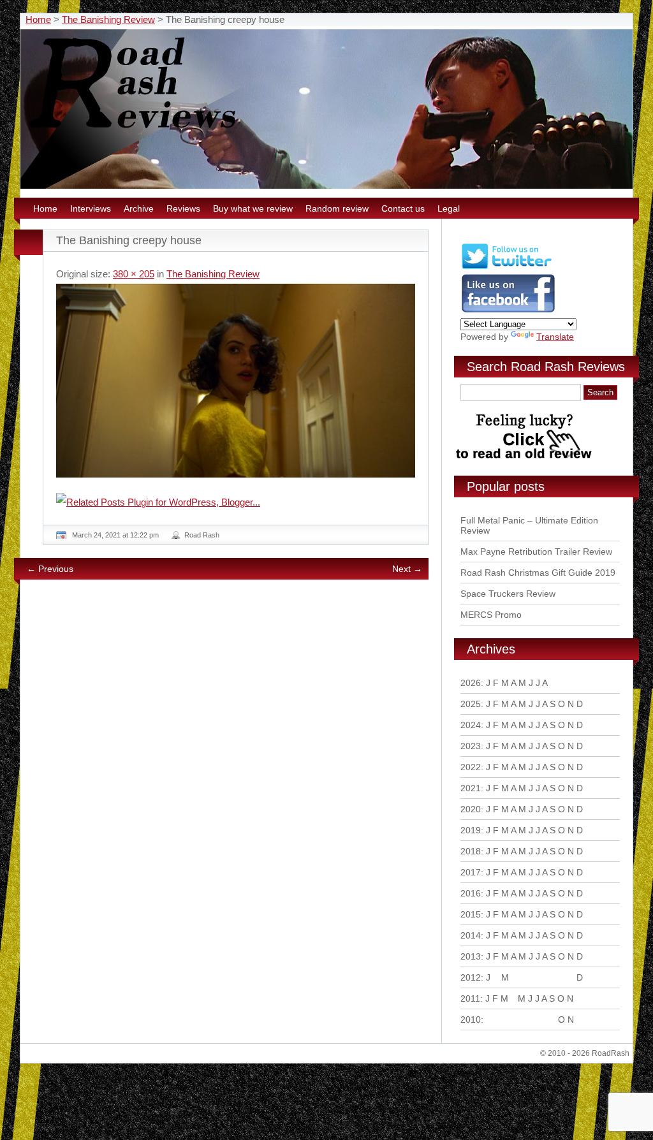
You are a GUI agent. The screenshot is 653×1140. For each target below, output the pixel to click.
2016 (470, 893)
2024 (470, 725)
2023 (470, 746)
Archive (139, 208)
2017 (470, 872)
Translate (555, 337)
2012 (470, 977)
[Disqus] (237, 763)
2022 (470, 767)
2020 (470, 809)
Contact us (403, 208)
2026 (470, 683)
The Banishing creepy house (129, 240)
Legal (448, 208)
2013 (470, 956)
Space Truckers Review (507, 593)
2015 (470, 914)
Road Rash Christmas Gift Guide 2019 (537, 572)
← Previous (50, 569)
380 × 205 (133, 273)
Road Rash (201, 535)
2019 (470, 830)
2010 (470, 1019)
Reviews (183, 208)
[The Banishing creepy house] (235, 381)
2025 (470, 704)
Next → (407, 569)
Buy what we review (253, 208)
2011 (470, 998)
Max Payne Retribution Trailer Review (536, 551)
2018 (470, 851)
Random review (337, 208)
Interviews (90, 208)
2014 (470, 935)
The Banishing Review (108, 19)
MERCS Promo (491, 615)
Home (38, 19)
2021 (470, 788)
